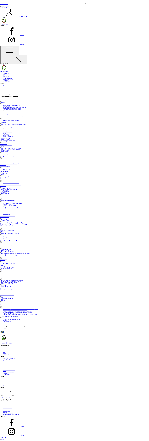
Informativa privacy (6, 411)
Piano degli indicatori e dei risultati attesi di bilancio (9, 240)
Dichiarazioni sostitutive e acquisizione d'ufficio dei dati (10, 195)
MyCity (2, 439)
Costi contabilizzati (3, 259)
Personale (2, 146)
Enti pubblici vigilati (4, 190)
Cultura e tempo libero (7, 359)
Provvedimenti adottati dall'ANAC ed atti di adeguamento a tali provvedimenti (17, 312)
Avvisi (4, 380)
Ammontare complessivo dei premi (6, 176)
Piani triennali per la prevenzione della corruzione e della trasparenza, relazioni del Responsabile (20, 309)
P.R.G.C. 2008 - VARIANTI (5, 286)
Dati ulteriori (2, 304)
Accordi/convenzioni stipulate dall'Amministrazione (12, 203)
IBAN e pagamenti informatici (6, 275)
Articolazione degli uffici (5, 138)
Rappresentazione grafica (5, 191)
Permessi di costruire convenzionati (6, 289)
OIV (1, 172)
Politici (4, 352)
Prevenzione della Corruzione (5, 305)
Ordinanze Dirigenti (6, 214)
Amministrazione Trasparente (8, 91)
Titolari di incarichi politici (7, 127)
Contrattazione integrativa (5, 166)
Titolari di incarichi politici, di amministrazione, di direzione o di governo (13, 124)
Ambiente (4, 371)
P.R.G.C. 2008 (3, 285)
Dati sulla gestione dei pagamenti (9, 273)
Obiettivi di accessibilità (7, 321)
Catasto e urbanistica (6, 363)
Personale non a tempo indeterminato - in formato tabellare (13, 159)
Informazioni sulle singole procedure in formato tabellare (10, 225)
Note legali (5, 412)
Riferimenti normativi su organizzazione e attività (12, 108)
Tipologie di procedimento (5, 196)
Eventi (4, 385)
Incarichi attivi (7, 129)
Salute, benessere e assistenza (8, 372)
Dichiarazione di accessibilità (8, 413)
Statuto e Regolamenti (7, 112)
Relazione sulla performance (5, 179)
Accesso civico (3, 303)
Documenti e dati (6, 354)
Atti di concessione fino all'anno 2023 (7, 230)
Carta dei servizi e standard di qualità (7, 267)
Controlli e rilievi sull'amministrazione (7, 251)
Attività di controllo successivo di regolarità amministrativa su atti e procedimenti (15, 253)
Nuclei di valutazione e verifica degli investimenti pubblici (11, 281)
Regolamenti (5, 320)
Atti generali (2, 102)
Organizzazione (3, 122)
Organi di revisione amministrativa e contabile (8, 255)
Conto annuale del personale (8, 154)
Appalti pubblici (6, 362)
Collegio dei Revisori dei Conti (6, 145)
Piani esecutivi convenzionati (5, 288)
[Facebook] (3, 85)
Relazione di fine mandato (7, 132)
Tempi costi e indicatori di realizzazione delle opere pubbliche (11, 280)
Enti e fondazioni (6, 351)
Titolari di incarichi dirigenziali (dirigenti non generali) (10, 149)
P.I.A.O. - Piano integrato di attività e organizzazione (14, 111)
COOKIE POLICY (4, 4)
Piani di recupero (3, 287)
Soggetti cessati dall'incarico (10, 130)
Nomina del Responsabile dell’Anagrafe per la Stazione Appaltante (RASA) (14, 224)
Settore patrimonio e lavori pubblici (11, 211)
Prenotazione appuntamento (8, 406)
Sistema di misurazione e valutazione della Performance (10, 185)
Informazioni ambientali (4, 292)
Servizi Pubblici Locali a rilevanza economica (8, 189)
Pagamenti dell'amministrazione (6, 268)
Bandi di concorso (3, 173)
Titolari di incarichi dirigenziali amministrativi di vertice (10, 148)
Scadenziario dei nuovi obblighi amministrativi (11, 120)
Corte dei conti (3, 254)
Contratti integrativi (6, 169)
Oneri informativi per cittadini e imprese (7, 117)
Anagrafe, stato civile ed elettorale (9, 358)
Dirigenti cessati (3, 165)
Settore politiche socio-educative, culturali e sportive (14, 213)
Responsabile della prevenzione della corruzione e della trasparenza (15, 310)
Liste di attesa (2, 260)
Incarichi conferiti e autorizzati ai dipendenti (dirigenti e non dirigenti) (13, 162)
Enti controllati (3, 186)
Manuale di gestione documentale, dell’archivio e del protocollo (14, 107)
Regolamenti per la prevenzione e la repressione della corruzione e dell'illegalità (17, 311)
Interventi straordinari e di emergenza (7, 295)
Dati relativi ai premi (4, 177)
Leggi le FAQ (5, 405)
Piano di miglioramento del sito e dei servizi (11, 414)
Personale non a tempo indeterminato (7, 156)
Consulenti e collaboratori (5, 141)
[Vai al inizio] (0, 330)
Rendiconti (5, 237)
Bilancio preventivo (6, 236)
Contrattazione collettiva (4, 171)
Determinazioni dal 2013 (7, 204)
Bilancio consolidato (6, 238)
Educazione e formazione (7, 367)
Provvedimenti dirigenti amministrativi (7, 200)
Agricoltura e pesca (6, 374)
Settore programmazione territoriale (11, 207)
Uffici (4, 349)
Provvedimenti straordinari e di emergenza (8, 298)
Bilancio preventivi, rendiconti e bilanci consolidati (9, 233)
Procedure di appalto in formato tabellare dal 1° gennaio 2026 (11, 222)
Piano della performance (4, 178)
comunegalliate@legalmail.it (8, 403)
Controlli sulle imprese (7, 92)
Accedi (1, 88)
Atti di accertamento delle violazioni (9, 313)
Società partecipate (3, 192)
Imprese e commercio (7, 361)
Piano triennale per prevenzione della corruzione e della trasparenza (12, 115)
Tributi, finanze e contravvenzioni (9, 370)
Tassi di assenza (3, 161)
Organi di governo (6, 347)
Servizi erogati (3, 256)
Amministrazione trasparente (8, 410)
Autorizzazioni (5, 373)
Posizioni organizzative (4, 150)
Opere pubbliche (3, 277)
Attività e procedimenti (4, 193)
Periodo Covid (3, 299)
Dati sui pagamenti (3, 276)
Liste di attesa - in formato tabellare (9, 263)
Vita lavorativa (5, 360)
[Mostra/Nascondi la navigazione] (9, 50)
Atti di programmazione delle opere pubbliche (8, 282)
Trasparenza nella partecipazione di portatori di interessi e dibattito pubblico (14, 223)
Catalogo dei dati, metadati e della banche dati (11, 319)
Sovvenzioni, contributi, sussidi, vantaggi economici (10, 227)
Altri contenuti (3, 300)
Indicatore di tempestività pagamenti (7, 270)
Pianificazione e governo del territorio (7, 283)
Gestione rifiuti (5, 80)
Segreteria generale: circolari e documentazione (11, 105)
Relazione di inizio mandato (8, 136)
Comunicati (5, 379)
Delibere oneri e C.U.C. (4, 290)
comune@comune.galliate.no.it (8, 402)
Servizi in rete (3, 265)
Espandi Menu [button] (3, 98)
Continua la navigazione (5, 6)
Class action (2, 266)
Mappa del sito (3, 437)
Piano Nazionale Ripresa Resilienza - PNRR (8, 226)
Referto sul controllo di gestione (8, 245)
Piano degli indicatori (7, 243)
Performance (2, 174)
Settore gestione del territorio (10, 210)
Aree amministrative (6, 348)
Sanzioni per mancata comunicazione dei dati (8, 140)
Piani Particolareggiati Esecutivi (6, 291)
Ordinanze (2, 297)
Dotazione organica (4, 151)
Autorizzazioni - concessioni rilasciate (10, 205)
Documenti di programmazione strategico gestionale (12, 109)
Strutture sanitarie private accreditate (7, 294)
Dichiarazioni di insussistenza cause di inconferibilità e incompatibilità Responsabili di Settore (20, 314)
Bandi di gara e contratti (4, 220)
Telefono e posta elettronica (5, 139)
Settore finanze (8, 209)
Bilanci (1, 231)
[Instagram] (3, 86)
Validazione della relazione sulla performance (11, 183)
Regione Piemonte (3, 7)
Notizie (4, 378)
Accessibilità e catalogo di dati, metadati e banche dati (10, 316)
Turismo (4, 364)
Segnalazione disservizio (7, 408)
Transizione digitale (6, 106)
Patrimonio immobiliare (4, 250)
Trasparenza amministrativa (8, 79)
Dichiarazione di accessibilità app (6, 397)
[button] (6, 73)
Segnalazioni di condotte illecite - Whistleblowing (9, 302)
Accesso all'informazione (7, 78)
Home (4, 90)
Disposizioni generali (4, 99)
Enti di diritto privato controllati (6, 188)
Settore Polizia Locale (9, 208)
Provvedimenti (3, 197)
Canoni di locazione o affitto (5, 249)
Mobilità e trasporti (6, 365)
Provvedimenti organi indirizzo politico (7, 216)
